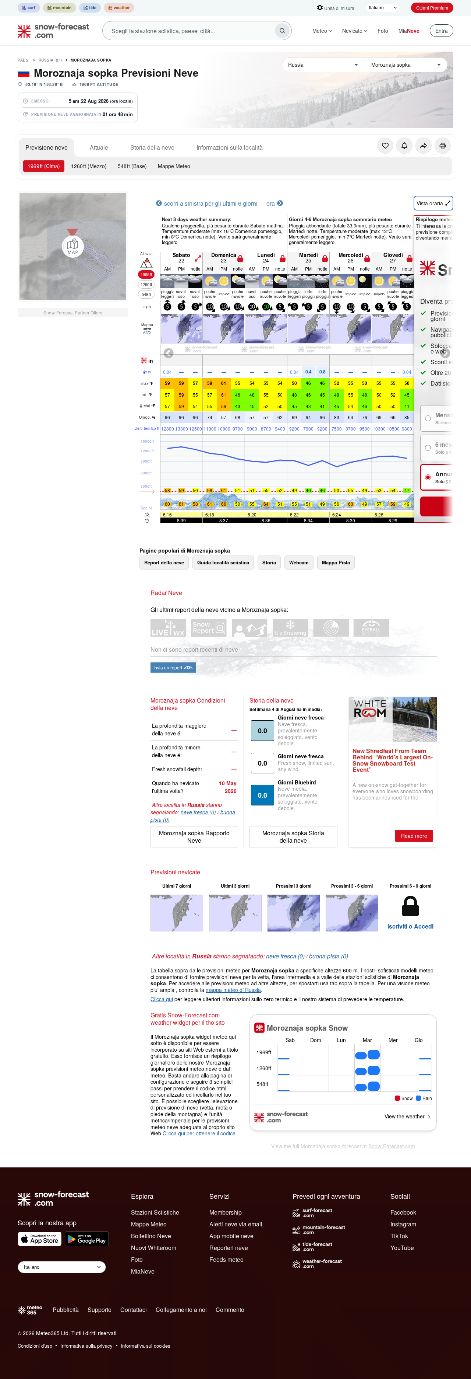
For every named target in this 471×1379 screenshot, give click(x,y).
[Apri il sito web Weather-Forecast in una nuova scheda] (119, 8)
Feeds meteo (226, 1259)
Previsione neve (46, 147)
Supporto (99, 1309)
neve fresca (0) (198, 812)
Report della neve (164, 562)
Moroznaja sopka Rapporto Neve (194, 837)
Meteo (319, 30)
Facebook (403, 1212)
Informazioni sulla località (229, 147)
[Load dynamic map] (73, 247)
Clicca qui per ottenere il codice (199, 1133)
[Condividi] (423, 145)
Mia (409, 30)
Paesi (24, 60)
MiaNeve (143, 1271)
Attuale (99, 147)
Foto (383, 30)
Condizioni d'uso (35, 1345)
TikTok (399, 1236)
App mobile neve (231, 1236)
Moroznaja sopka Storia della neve (293, 837)
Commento (230, 1309)
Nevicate (352, 30)
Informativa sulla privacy (86, 1345)
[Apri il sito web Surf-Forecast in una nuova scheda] (29, 8)
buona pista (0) (328, 956)
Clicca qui (161, 999)
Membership (225, 1212)
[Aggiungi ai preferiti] (385, 145)
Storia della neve (152, 147)
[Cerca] (282, 30)
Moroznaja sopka (91, 60)
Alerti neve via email (235, 1224)
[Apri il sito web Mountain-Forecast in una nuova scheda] (59, 8)
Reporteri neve (228, 1247)
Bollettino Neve (151, 1236)
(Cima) (44, 166)
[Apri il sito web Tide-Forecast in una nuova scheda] (90, 8)
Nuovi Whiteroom (153, 1247)
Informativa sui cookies (145, 1345)
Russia (50, 60)
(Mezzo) (89, 166)
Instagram (403, 1224)
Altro (147, 332)
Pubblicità (66, 1309)
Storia (269, 562)
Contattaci (133, 1309)
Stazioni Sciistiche (155, 1212)
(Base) (132, 166)
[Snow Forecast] (51, 30)
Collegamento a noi (181, 1309)
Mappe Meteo (174, 166)
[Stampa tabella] (443, 145)
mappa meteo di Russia (233, 989)
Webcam (299, 562)
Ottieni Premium (432, 7)
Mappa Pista (336, 562)
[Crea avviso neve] (404, 145)
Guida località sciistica (223, 562)
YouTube (402, 1247)
